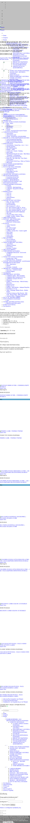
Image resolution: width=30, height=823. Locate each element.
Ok (4, 822)
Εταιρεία (5, 37)
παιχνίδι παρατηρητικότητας (7, 110)
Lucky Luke (9, 235)
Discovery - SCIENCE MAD (13, 270)
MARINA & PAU (8, 191)
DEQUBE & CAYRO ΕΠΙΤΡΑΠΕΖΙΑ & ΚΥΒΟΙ (20, 55)
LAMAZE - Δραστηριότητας (13, 187)
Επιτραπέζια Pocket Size (12, 177)
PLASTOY (6, 223)
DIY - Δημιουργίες (11, 264)
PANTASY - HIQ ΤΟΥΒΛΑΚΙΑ (11, 219)
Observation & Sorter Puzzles (13, 109)
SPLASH (8, 213)
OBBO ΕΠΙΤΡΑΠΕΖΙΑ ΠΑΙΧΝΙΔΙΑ (19, 760)
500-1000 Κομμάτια (11, 148)
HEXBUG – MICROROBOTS (18, 780)
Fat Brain (8, 185)
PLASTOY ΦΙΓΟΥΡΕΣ (16, 758)
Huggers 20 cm (10, 286)
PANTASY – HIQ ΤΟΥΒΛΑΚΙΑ (18, 773)
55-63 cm (8, 196)
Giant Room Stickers (11, 168)
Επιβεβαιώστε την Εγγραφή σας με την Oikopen (15, 702)
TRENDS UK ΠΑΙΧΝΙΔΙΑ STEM (19, 774)
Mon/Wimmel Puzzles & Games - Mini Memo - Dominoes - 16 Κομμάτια (18, 154)
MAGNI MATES (10, 204)
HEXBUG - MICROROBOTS (11, 180)
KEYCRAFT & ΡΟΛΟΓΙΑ (20, 63)
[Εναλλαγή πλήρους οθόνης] (2, 813)
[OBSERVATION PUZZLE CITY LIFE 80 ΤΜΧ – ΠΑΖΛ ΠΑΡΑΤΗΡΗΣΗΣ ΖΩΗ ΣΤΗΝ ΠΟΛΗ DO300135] (7, 69)
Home (4, 35)
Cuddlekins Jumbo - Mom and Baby (15, 275)
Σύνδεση (13, 804)
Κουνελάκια (9, 246)
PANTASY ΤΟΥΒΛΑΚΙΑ (13, 222)
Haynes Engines (10, 271)
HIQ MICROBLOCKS (12, 220)
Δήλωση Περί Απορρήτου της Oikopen (13, 699)
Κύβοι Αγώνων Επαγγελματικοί (14, 142)
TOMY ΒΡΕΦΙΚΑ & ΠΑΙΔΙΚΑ (11, 251)
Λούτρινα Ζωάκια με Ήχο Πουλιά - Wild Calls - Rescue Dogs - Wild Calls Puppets (16, 293)
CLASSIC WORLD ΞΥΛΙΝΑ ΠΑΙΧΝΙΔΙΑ (14, 122)
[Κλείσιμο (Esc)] (5, 813)
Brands (5, 40)
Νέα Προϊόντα (7, 306)
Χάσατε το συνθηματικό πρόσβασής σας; (10, 807)
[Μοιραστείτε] (3, 813)
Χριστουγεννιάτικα (11, 241)
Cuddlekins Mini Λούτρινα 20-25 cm (15, 277)
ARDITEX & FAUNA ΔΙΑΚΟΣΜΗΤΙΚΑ (19, 67)
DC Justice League (11, 228)
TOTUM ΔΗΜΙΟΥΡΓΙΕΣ (19, 65)
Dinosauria (9, 280)
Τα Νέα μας (6, 111)
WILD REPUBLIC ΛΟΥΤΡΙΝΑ (21, 53)
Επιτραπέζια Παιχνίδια (12, 178)
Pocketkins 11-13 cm (11, 288)
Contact (5, 114)
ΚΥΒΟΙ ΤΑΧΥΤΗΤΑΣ (9, 304)
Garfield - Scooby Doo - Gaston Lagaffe (16, 230)
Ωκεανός (17, 110)
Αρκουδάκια (9, 243)
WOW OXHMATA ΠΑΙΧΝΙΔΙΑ (11, 299)
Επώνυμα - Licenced (11, 267)
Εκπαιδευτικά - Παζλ (11, 258)
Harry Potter (9, 152)
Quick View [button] (3, 388)
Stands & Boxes (10, 197)
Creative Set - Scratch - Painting (14, 151)
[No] (13, 822)
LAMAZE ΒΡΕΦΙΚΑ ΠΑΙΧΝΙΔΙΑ (12, 184)
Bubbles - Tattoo (10, 149)
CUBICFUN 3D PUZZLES (10, 132)
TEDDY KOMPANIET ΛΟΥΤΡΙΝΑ (19, 76)
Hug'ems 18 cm (10, 284)
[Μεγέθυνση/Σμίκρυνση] (0, 813)
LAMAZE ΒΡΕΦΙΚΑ (15, 768)
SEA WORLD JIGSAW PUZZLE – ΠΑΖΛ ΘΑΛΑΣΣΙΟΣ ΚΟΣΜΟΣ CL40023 (11, 695)
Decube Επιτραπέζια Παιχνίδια (14, 140)
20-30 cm (8, 193)
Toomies (8, 255)
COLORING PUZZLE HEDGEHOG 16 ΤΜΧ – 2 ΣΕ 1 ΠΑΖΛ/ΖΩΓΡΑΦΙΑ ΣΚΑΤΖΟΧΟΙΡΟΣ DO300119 (14, 481)
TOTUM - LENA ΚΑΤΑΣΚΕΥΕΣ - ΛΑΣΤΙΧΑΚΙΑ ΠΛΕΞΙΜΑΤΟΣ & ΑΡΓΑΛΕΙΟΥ (16, 262)
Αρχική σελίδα (4, 58)
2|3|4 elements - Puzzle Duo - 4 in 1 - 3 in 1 (17, 145)
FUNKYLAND (10, 203)
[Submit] (3, 712)
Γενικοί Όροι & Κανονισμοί (10, 700)
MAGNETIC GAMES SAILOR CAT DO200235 (13, 610)
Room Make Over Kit (12, 171)
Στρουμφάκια (9, 236)
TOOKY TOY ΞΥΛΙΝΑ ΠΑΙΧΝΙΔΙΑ (19, 70)
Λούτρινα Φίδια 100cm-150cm (14, 214)
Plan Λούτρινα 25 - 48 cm (13, 206)
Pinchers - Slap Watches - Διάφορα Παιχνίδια (17, 287)
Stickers (8, 265)
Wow (7, 300)
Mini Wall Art (9, 169)
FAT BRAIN (16, 733)
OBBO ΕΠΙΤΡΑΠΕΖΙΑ (9, 217)
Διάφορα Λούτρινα (11, 245)
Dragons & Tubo (10, 229)
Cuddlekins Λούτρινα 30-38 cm (14, 278)
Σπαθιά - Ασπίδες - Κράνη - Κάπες (15, 216)
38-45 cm (8, 194)
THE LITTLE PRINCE (9, 249)
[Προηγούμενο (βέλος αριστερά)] (0, 812)
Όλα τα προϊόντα (10, 239)
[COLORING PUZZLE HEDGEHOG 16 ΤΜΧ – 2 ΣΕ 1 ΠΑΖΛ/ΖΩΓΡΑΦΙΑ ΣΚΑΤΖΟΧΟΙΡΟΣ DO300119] (7, 77)
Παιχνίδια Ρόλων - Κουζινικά (13, 259)
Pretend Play (9, 127)
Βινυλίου (8, 199)
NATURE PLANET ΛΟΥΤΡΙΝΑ (12, 200)
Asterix (8, 226)
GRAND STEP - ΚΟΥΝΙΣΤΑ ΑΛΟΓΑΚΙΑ (14, 174)
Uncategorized (7, 273)
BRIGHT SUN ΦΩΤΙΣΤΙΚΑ (20, 62)
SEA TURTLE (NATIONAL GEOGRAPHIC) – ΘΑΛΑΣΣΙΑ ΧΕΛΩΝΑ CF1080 (12, 525)
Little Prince (9, 233)
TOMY (8, 190)
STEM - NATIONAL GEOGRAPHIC (16, 136)
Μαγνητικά (9, 162)
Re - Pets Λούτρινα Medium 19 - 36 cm (16, 209)
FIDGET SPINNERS (8, 165)
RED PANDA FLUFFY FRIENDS (15, 212)
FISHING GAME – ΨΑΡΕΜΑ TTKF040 (11, 438)
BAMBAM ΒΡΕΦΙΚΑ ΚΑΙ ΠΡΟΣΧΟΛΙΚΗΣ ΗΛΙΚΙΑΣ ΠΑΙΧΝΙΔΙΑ (15, 116)
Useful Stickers (10, 172)
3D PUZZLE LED (11, 135)
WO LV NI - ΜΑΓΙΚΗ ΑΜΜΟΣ (11, 297)
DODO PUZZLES (14, 75)
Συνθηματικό (4, 801)
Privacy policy (9, 822)
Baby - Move (9, 123)
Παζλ (27, 109)
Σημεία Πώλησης (7, 784)
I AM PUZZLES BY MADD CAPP (12, 181)
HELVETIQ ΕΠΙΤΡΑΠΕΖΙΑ (10, 175)
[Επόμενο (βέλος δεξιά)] (2, 812)
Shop (10, 58)
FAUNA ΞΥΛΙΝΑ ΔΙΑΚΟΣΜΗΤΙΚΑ (13, 164)
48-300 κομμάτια (10, 146)
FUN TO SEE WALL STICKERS (12, 167)
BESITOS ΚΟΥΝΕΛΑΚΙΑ (13, 303)
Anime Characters (11, 225)
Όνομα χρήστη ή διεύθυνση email (9, 797)
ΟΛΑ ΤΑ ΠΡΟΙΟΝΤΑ (12, 119)
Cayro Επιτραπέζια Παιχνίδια (13, 139)
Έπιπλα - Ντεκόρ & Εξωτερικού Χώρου (16, 130)
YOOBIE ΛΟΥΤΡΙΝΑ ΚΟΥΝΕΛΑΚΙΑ (15, 78)
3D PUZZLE (9, 133)
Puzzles (8, 129)
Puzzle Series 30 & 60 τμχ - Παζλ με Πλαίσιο (18, 161)
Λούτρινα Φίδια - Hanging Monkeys (15, 296)
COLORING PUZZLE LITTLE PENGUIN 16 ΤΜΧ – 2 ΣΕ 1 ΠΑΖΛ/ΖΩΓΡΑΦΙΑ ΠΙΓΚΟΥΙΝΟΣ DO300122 (15, 570)
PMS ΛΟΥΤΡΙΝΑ (8, 238)
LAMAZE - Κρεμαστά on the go (14, 188)
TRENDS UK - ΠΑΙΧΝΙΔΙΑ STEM (12, 268)
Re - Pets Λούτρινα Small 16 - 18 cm (15, 210)
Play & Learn (9, 126)
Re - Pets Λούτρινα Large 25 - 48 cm (15, 207)
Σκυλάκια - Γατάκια (11, 248)
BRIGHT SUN (7, 120)
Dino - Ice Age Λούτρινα (12, 201)
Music (8, 125)
